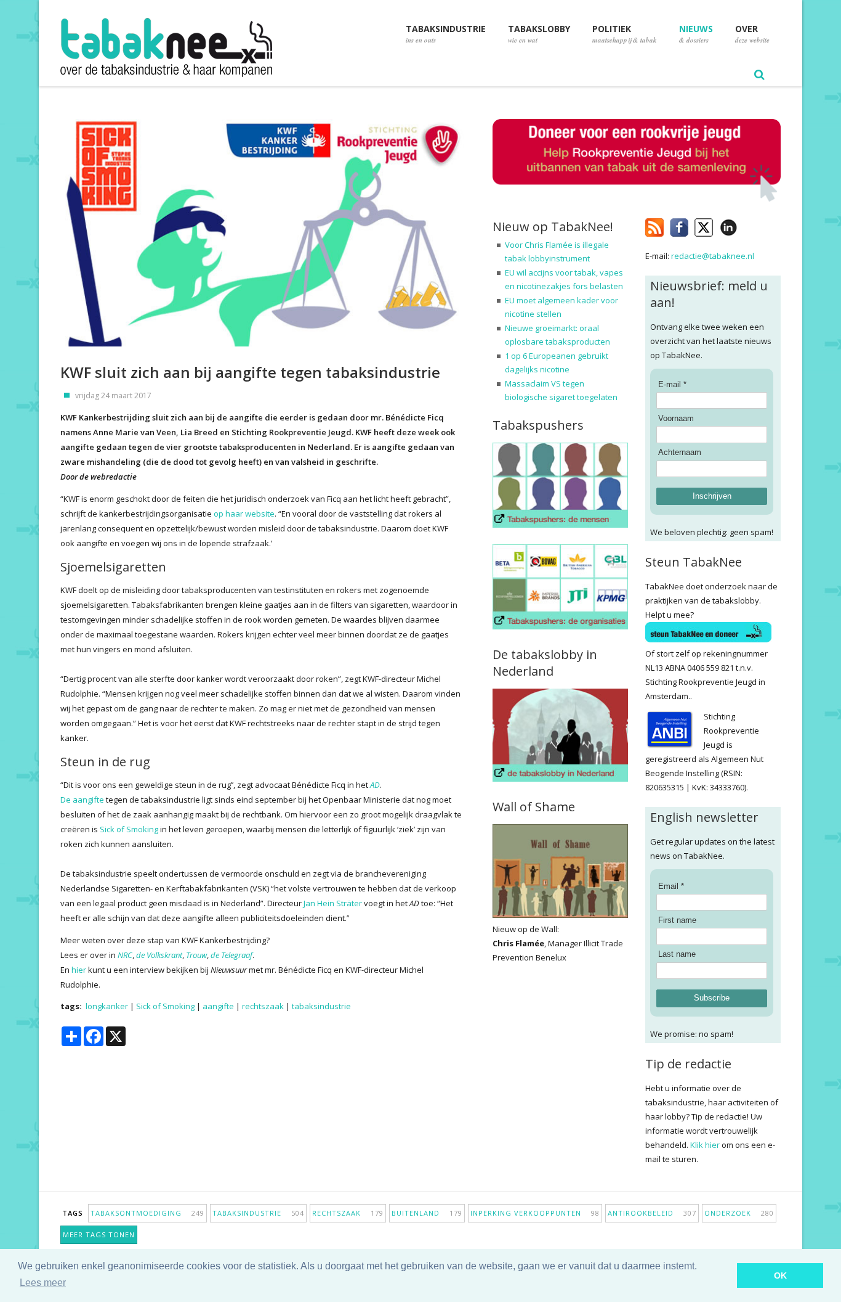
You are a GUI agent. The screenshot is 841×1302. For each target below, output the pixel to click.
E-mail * (672, 384)
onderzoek (739, 1213)
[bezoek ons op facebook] (746, 225)
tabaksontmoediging (147, 1213)
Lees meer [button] (43, 1282)
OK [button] (780, 1275)
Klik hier (705, 1144)
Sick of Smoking (129, 829)
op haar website (244, 513)
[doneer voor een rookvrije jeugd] (637, 199)
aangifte (218, 1006)
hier (78, 969)
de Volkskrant (159, 954)
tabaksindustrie (321, 1006)
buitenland (427, 1213)
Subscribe (712, 997)
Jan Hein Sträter (333, 903)
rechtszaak (263, 1006)
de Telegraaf (231, 954)
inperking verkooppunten (535, 1213)
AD (375, 784)
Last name (677, 954)
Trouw (196, 954)
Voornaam (676, 418)
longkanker (107, 1006)
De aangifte (82, 799)
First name (677, 920)
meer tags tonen (99, 1234)
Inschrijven (712, 496)
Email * (671, 886)
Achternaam (679, 452)
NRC (125, 954)
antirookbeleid (652, 1213)
